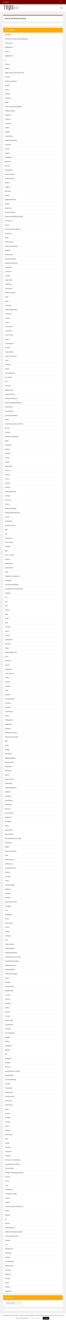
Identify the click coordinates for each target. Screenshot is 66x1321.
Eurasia (7, 458)
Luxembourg (9, 711)
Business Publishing (11, 263)
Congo (7, 322)
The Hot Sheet (9, 1168)
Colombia (8, 314)
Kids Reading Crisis (11, 652)
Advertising (8, 43)
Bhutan (7, 195)
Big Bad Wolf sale (10, 199)
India (6, 572)
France (7, 479)
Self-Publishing (10, 1033)
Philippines (8, 914)
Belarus (7, 183)
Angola (7, 85)
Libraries (7, 686)
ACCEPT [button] (46, 1318)
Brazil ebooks (9, 242)
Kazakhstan (9, 639)
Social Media (9, 1075)
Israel (7, 618)
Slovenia (7, 1067)
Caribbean (8, 284)
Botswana (8, 233)
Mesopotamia (9, 762)
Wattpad (8, 1270)
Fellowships (8, 466)
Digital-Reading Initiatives (13, 403)
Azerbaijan (8, 157)
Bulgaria (7, 250)
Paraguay (8, 906)
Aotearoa (8, 98)
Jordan (7, 635)
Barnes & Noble (10, 174)
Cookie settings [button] (36, 1318)
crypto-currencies (11, 356)
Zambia (7, 1287)
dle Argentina (9, 411)
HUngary (7, 546)
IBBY (6, 551)
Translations (9, 1189)
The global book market (12, 1164)
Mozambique (9, 813)
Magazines (8, 724)
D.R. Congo (8, 377)
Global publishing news (12, 513)
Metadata (8, 766)
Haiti (6, 529)
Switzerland (9, 1134)
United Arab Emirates (11, 1236)
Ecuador (7, 432)
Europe (7, 462)
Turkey (7, 1211)
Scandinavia (9, 1024)
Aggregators (9, 56)
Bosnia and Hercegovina (12, 229)
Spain (7, 1109)
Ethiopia (7, 453)
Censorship (8, 288)
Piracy (7, 919)
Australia (8, 145)
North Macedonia (10, 868)
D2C (6, 381)
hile (6, 534)
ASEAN (7, 128)
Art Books (8, 123)
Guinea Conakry (10, 525)
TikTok (7, 1181)
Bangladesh (9, 170)
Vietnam (7, 1257)
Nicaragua (8, 843)
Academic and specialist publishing (16, 39)
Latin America (9, 673)
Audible (7, 132)
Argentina (8, 115)
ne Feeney (8, 821)
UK (6, 1219)
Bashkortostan (10, 178)
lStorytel (7, 707)
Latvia (7, 677)
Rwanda (7, 1012)
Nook (6, 855)
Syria (6, 1139)
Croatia (7, 348)
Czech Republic (10, 373)
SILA (6, 1054)
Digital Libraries (10, 394)
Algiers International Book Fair (14, 73)
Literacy (7, 694)
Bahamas (8, 161)
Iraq (6, 606)
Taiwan (7, 1143)
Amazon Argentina (11, 81)
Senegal (7, 1037)
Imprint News (9, 568)
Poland (7, 931)
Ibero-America (9, 555)
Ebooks (7, 428)
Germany (8, 500)
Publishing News (10, 969)
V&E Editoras (9, 1249)
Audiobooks (9, 136)
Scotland (8, 1029)
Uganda (7, 1215)
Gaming (7, 487)
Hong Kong (8, 538)
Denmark (8, 386)
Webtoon (8, 1274)
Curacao (8, 364)
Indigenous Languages (12, 576)
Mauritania (8, 754)
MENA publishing (10, 758)
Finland (7, 474)
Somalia (7, 1084)
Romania (8, 1003)
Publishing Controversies (13, 957)
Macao (7, 716)
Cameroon (8, 271)
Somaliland (8, 1088)
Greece (7, 517)
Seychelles (8, 1046)
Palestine (8, 893)
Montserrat (8, 804)
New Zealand (9, 834)
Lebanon (7, 682)
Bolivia (7, 204)
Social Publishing (10, 1079)
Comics (7, 318)
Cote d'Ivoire (9, 335)
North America (9, 859)
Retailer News (9, 991)
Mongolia (8, 796)
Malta (7, 745)
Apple (7, 102)
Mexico (7, 775)
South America (9, 1096)
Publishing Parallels (11, 974)
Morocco (8, 809)
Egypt (7, 441)
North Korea (9, 864)
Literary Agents (10, 699)
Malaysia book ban (11, 733)
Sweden (7, 1130)
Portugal (8, 936)
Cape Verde (8, 280)
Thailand (8, 1156)
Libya (6, 690)
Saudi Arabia (9, 1020)
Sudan (7, 1126)
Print (6, 940)
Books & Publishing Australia (14, 216)
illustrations (9, 563)
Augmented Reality (11, 140)
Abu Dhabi (8, 34)
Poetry (7, 927)
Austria (7, 149)
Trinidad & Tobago (11, 1194)
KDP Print (8, 644)
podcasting (8, 923)
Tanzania (8, 1147)
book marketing (10, 212)
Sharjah (7, 1050)
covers (7, 339)
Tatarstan (8, 1151)
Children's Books (10, 293)
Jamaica (8, 627)
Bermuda (8, 191)
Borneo (7, 225)
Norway (7, 872)
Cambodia (8, 267)
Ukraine (7, 1223)
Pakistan (8, 889)
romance (8, 995)
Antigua (7, 94)
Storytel (7, 1122)
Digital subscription (11, 398)
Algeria (7, 68)
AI (5, 60)
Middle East (8, 783)
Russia (7, 1008)
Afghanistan (9, 47)
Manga (7, 749)
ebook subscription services (14, 424)
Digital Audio (9, 390)
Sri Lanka (8, 1117)
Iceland (7, 559)
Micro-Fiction (9, 779)
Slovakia (7, 1062)
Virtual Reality (9, 1261)
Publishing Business (11, 953)
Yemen (7, 1282)
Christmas (8, 305)
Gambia (7, 483)
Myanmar (8, 817)
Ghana (7, 504)
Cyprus (7, 369)
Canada (7, 276)
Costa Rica (8, 331)
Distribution (9, 407)
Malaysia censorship (11, 737)
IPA (6, 597)
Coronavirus (9, 326)
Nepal (7, 826)
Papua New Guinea (11, 902)
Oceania (7, 876)
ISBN (6, 614)
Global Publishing (10, 508)
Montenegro (9, 800)
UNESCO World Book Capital (14, 1232)
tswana (7, 1198)
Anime (7, 90)
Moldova (8, 792)
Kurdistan (8, 661)
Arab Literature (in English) (13, 106)
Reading (7, 982)
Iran (6, 601)
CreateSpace (9, 343)
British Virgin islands (11, 246)
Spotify (7, 1113)
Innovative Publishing (11, 584)
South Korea (9, 1105)
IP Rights (7, 593)
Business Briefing (10, 259)
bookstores (8, 221)
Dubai (7, 419)
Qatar (7, 978)
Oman (7, 881)
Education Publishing (11, 436)
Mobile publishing (10, 788)
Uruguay (7, 1240)
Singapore (8, 1058)
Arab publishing (10, 111)
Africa (7, 51)
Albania (7, 64)
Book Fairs (8, 208)
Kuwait (7, 665)
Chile (6, 297)
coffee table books (11, 310)
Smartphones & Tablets (12, 1071)
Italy (6, 623)
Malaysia (8, 728)
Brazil (7, 238)
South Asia (8, 1101)
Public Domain (9, 944)
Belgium (7, 187)
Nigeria (7, 847)
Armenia (7, 119)
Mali (6, 741)
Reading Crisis (9, 986)
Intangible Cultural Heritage (14, 589)
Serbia (7, 1041)
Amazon (7, 77)
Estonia (7, 449)
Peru (6, 910)
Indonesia (8, 580)
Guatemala (8, 521)
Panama (7, 897)
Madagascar (9, 720)
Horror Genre (9, 542)
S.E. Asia (7, 1016)
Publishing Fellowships (12, 961)
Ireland (7, 610)
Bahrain (7, 166)
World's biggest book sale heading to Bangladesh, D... (19, 2)
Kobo (6, 656)
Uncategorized (10, 1228)
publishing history (10, 965)
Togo (6, 1185)
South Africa (9, 1092)
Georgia (7, 496)
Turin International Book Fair (14, 1206)
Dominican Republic (11, 415)
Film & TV (8, 470)
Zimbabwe (8, 1291)
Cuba (6, 360)
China (7, 301)
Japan (7, 631)
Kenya (7, 648)
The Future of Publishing (12, 1160)
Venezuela (8, 1253)
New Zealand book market (13, 838)
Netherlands (9, 830)
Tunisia (7, 1202)
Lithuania (8, 703)
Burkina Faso (9, 254)
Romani (7, 999)
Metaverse (8, 771)
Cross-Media (9, 352)
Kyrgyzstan (8, 669)
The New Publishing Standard (14, 1173)
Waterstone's (9, 1266)
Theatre (7, 1177)
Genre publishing (10, 491)
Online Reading (10, 885)
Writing (7, 1278)
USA (6, 1244)
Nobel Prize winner (10, 851)
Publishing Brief (10, 948)
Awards (7, 153)
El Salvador (8, 445)
